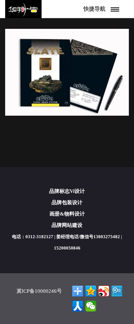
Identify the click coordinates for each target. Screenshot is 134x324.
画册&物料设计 (67, 214)
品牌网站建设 (67, 225)
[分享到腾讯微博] (116, 291)
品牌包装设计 (67, 202)
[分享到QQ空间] (90, 291)
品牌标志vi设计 (67, 191)
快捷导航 (94, 9)
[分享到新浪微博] (103, 291)
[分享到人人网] (77, 306)
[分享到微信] (90, 306)
